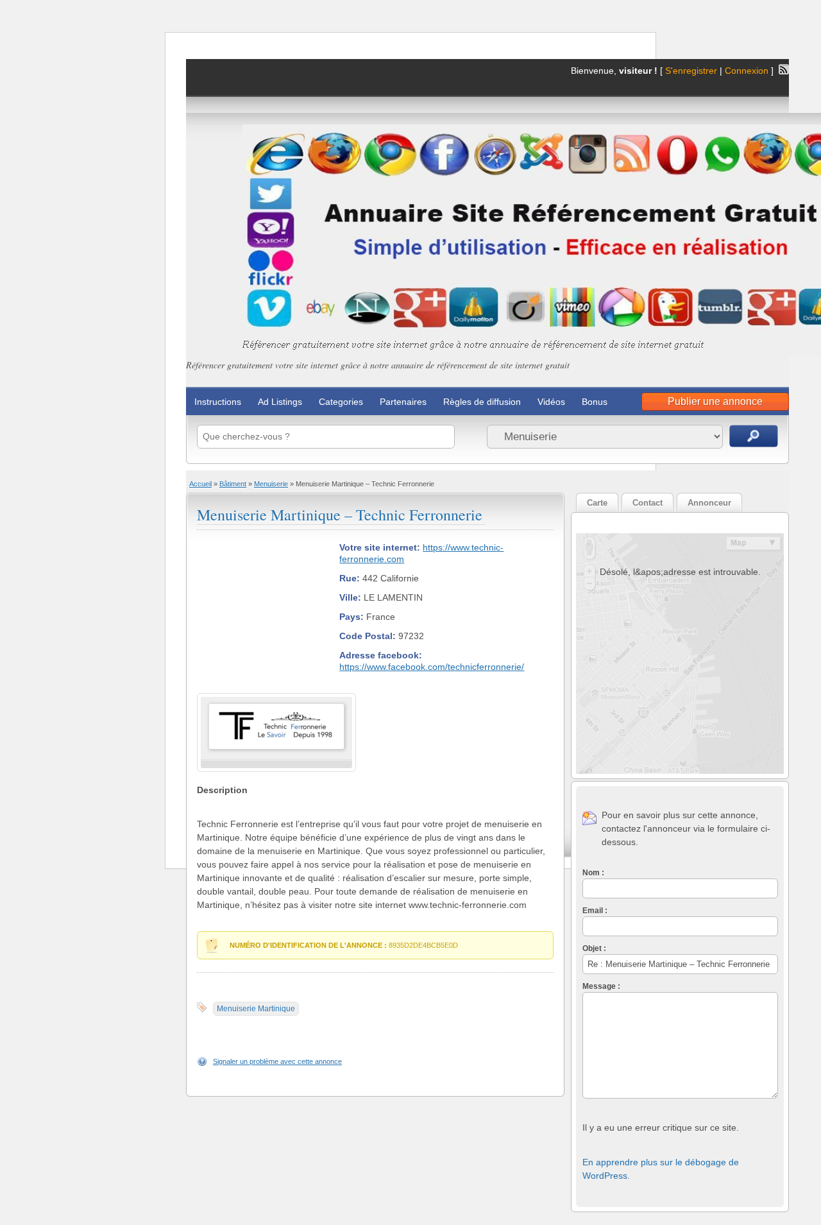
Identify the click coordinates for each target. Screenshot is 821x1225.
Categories (341, 402)
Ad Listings (280, 402)
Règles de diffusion (482, 402)
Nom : (593, 872)
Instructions (217, 402)
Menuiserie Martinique (256, 1008)
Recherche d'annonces (753, 436)
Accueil (200, 484)
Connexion (748, 70)
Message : (601, 986)
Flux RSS (784, 69)
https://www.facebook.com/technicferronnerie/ (431, 667)
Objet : (594, 948)
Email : (594, 910)
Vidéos (551, 402)
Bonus (594, 402)
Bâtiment (232, 484)
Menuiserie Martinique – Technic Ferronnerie (339, 514)
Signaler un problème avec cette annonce (277, 1061)
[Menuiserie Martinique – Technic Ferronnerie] (276, 746)
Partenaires (403, 402)
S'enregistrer (691, 70)
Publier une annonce (715, 401)
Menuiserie (271, 484)
